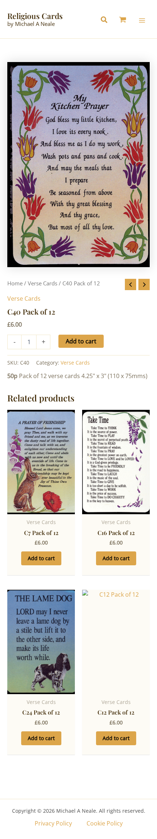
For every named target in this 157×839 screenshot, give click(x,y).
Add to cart (81, 341)
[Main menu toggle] (142, 20)
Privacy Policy (53, 823)
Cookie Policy (105, 823)
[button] (106, 21)
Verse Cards (42, 283)
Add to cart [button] (41, 558)
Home (15, 283)
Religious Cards (35, 16)
